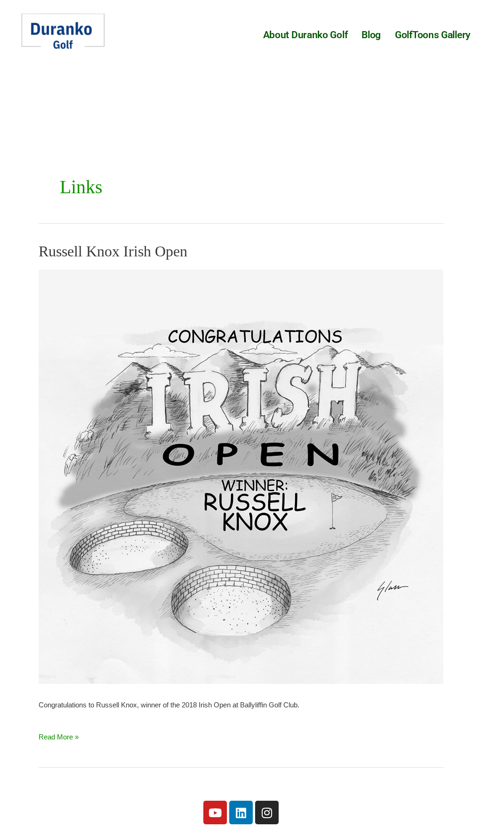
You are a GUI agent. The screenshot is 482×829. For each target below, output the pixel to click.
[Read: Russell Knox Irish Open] (241, 476)
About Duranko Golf (305, 35)
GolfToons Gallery (432, 35)
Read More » (59, 733)
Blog (371, 35)
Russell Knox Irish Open (113, 251)
